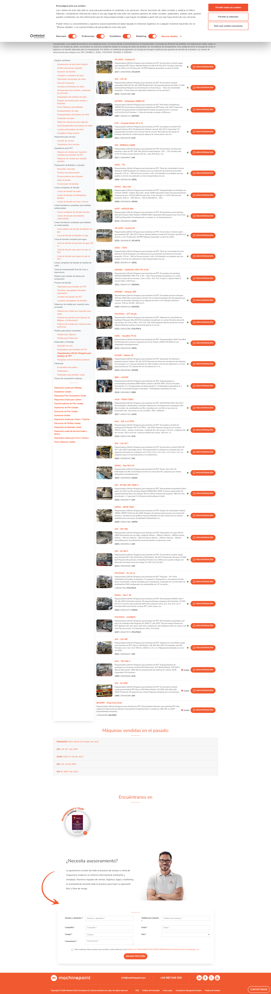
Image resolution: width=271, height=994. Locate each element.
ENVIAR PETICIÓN (135, 956)
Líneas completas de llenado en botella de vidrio (72, 264)
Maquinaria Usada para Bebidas (68, 387)
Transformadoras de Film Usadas (68, 403)
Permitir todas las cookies (228, 7)
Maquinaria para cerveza (64, 136)
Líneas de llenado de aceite (69, 191)
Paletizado (58, 363)
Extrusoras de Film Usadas (66, 411)
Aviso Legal (167, 990)
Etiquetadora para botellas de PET (72, 349)
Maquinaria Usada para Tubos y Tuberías (72, 419)
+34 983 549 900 (171, 978)
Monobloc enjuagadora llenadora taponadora (71, 291)
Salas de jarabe (63, 180)
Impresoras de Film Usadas (66, 407)
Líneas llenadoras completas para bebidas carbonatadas (72, 206)
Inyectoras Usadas (62, 415)
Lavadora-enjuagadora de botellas (72, 300)
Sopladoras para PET (63, 148)
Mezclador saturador (66, 168)
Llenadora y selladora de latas (70, 75)
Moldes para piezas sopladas (69, 68)
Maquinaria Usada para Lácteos (68, 399)
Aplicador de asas (65, 345)
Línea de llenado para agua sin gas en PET (73, 257)
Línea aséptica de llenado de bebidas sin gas (74, 230)
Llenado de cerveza (65, 140)
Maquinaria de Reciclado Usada (67, 427)
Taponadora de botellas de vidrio (71, 79)
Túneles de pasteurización (68, 172)
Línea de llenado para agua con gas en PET (74, 251)
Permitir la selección (228, 17)
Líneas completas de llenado (66, 187)
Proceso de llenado (62, 282)
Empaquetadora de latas (67, 110)
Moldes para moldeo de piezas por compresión (69, 277)
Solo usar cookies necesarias (228, 26)
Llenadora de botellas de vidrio (70, 86)
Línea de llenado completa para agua (70, 239)
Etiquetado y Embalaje (64, 341)
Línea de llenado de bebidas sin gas (72, 235)
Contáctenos (258, 989)
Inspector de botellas (66, 71)
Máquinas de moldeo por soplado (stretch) (72, 160)
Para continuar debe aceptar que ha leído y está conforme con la (137, 949)
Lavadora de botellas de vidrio (70, 129)
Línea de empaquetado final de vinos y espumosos (71, 271)
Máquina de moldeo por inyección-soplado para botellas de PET (72, 153)
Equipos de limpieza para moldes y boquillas (72, 102)
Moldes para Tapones (66, 334)
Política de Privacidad (150, 990)
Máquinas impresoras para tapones (72, 122)
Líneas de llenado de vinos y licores (72, 201)
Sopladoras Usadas (62, 391)
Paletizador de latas (65, 118)
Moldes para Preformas (67, 338)
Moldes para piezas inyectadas (67, 330)
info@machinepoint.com (133, 977)
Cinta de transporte (65, 82)
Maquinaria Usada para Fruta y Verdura (71, 437)
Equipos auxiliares (62, 60)
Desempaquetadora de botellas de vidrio (75, 125)
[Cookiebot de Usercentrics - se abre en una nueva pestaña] (37, 36)
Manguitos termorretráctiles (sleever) (73, 359)
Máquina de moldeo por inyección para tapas (74, 312)
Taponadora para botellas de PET (71, 286)
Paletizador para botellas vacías (71, 374)
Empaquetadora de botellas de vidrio (73, 114)
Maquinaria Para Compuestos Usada (70, 395)
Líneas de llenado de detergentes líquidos (71, 196)
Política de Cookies (212, 990)
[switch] (100, 36)
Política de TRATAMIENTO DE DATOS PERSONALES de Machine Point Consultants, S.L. (163, 949)
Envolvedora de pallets (67, 367)
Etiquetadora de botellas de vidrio (72, 96)
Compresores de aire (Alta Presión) (72, 64)
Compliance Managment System (189, 990)
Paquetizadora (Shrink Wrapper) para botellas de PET (74, 354)
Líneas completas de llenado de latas (73, 212)
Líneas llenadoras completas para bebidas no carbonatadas (72, 224)
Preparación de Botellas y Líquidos (69, 165)
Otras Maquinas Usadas (64, 441)
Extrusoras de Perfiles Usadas (67, 423)
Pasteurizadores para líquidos (70, 176)
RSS (137, 990)
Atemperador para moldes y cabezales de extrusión (74, 91)
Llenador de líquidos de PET (69, 296)
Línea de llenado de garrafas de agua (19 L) (75, 244)
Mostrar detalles (170, 36)
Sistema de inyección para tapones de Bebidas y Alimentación (73, 319)
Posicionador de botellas (68, 183)
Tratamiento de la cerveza (68, 144)
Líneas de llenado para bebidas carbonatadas (70, 217)
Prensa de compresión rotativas (68, 378)
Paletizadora (62, 370)
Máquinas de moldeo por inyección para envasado (71, 305)
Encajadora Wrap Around (68, 133)
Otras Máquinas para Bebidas (70, 107)
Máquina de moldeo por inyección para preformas (74, 325)
